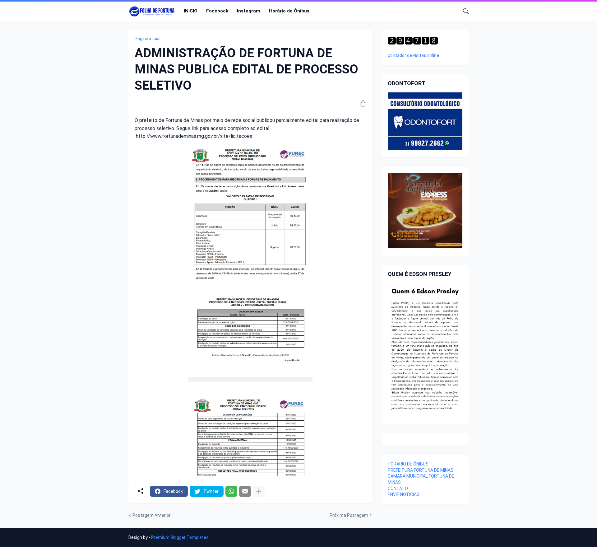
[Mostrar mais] (259, 491)
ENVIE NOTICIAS (403, 494)
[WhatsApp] (231, 491)
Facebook (217, 11)
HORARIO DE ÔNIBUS (408, 463)
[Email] (245, 491)
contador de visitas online (413, 55)
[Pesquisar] (463, 11)
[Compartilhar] (360, 103)
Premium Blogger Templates (180, 537)
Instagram (248, 11)
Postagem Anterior (151, 515)
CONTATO (398, 488)
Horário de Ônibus (289, 11)
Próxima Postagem (349, 515)
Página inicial (147, 38)
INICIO (190, 11)
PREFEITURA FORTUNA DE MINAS (420, 470)
